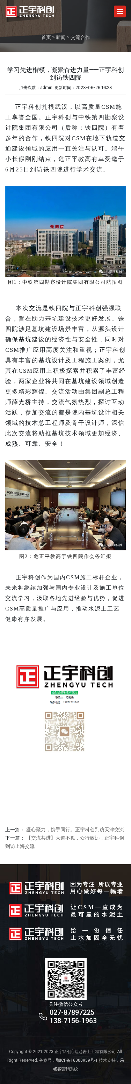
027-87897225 (72, 1012)
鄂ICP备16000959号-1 (77, 1060)
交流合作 (80, 37)
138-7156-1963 (73, 1021)
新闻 (61, 37)
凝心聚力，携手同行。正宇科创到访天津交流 (75, 829)
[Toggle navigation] (120, 11)
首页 (46, 37)
